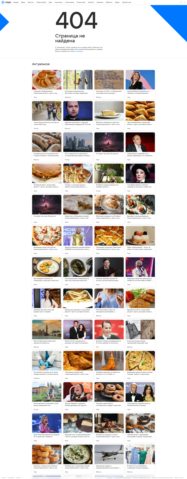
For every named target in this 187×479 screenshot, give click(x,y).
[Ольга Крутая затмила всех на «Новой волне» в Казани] (140, 396)
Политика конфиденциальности (141, 477)
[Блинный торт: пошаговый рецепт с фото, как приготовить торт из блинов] (78, 428)
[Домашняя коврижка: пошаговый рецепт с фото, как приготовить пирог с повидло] (78, 303)
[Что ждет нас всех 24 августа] (46, 209)
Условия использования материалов (162, 477)
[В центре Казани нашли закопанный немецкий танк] (140, 334)
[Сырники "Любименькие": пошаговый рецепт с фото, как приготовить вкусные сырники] (46, 84)
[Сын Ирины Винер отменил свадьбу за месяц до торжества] (140, 178)
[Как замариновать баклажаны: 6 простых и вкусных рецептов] (78, 272)
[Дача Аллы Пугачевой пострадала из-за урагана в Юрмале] (46, 428)
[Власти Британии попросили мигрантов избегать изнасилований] (46, 334)
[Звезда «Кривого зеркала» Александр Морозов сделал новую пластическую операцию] (78, 396)
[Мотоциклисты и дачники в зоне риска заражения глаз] (46, 396)
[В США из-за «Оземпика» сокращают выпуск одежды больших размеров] (140, 459)
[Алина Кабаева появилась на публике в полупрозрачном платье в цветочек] (140, 84)
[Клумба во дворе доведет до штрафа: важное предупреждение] (109, 178)
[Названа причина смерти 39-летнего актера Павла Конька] (109, 272)
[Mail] (3, 2)
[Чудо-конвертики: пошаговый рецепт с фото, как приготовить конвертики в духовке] (140, 115)
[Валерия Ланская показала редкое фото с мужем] (46, 303)
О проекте (109, 477)
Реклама (18, 477)
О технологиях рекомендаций (122, 477)
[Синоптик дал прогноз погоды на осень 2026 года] (46, 115)
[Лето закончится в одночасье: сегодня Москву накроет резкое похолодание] (78, 147)
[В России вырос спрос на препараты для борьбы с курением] (109, 303)
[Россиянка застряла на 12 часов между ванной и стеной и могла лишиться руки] (46, 365)
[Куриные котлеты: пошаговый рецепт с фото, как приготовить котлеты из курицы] (140, 303)
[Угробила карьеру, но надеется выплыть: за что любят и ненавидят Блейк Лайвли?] (109, 365)
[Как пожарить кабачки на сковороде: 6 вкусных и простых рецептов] (46, 272)
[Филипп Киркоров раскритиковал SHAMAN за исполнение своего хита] (78, 240)
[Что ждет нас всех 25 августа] (109, 147)
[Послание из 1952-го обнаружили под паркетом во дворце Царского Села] (109, 84)
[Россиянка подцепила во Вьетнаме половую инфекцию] (78, 84)
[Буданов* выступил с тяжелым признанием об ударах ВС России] (78, 115)
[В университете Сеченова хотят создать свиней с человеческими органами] (46, 147)
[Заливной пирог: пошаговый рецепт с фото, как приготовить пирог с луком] (46, 178)
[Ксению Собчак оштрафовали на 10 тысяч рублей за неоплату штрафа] (109, 334)
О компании (11, 477)
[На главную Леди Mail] (7, 2)
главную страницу (76, 51)
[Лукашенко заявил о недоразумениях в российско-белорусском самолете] (109, 459)
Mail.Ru (4, 477)
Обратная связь (178, 477)
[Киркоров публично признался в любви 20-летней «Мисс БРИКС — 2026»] (140, 272)
